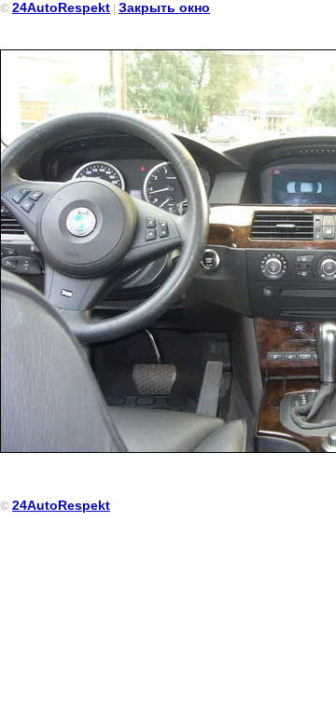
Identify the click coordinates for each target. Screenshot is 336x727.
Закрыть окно (164, 7)
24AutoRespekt (61, 7)
